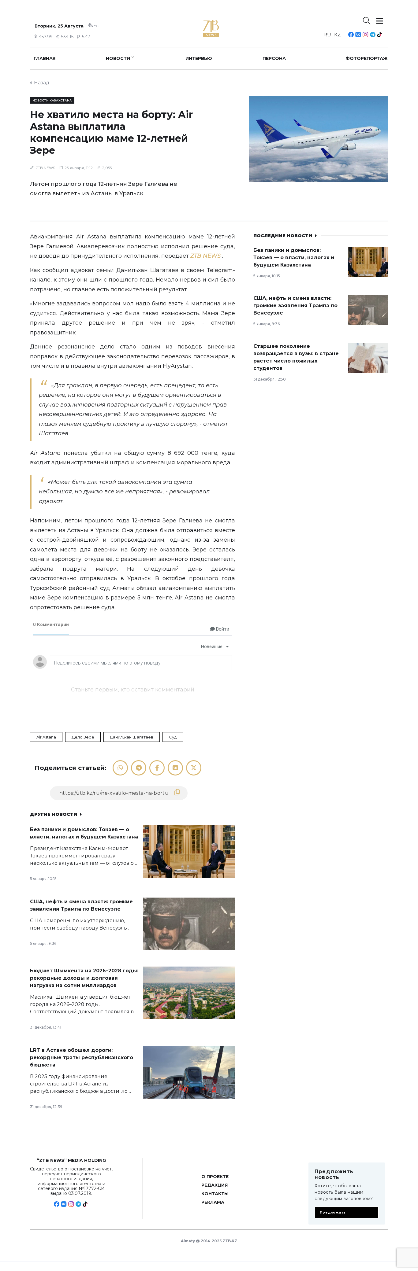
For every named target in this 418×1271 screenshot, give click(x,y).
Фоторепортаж (366, 58)
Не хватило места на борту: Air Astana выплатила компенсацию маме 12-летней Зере (111, 132)
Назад (42, 83)
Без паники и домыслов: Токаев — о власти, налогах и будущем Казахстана (293, 257)
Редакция (214, 1185)
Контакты (215, 1193)
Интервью (198, 58)
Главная (44, 58)
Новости (118, 58)
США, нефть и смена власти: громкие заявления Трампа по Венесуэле (295, 305)
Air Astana (46, 737)
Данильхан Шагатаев (131, 737)
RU (327, 35)
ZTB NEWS (45, 167)
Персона (274, 58)
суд (173, 737)
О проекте (215, 1176)
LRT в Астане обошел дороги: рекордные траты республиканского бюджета (81, 1057)
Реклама (212, 1202)
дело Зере (83, 737)
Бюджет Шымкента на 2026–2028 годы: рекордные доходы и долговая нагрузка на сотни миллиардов (84, 978)
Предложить (333, 1212)
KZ (337, 35)
